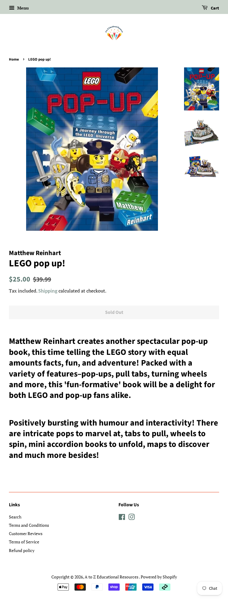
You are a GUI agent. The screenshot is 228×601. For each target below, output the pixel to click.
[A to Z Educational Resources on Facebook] (121, 518)
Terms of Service (24, 542)
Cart (214, 8)
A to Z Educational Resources (112, 577)
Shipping (47, 290)
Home (14, 59)
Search (15, 517)
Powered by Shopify (159, 577)
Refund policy (21, 550)
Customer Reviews (25, 533)
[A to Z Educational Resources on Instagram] (131, 518)
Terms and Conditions (29, 525)
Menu (22, 8)
